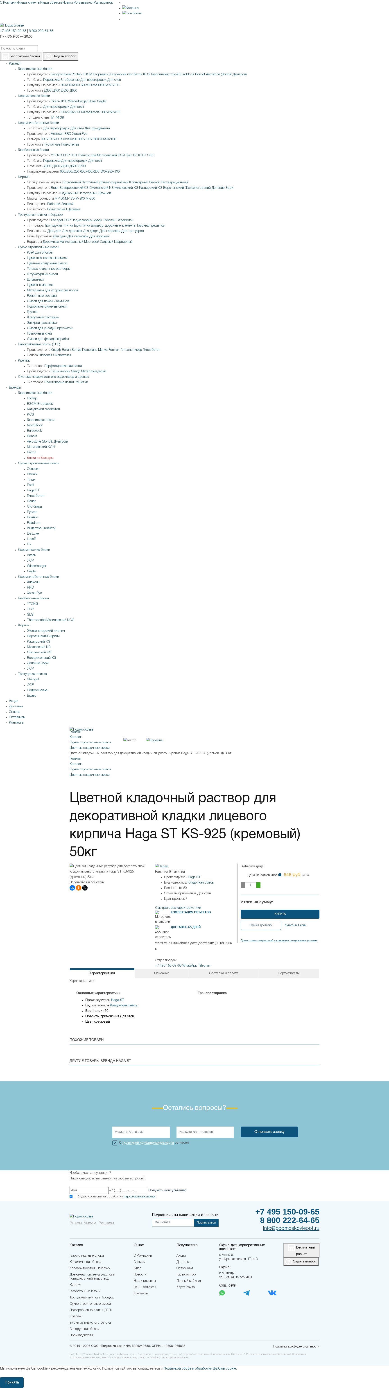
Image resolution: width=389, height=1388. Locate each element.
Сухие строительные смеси (38, 247)
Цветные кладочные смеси (47, 263)
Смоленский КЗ (101, 187)
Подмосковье (82, 220)
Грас (129, 155)
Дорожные (51, 241)
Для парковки (110, 231)
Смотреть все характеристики (178, 907)
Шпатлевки (35, 279)
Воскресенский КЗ (73, 187)
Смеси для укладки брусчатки (50, 328)
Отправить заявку (269, 1132)
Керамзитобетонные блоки (38, 123)
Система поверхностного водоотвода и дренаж (53, 376)
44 (57, 117)
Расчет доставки (261, 925)
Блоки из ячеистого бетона (90, 1322)
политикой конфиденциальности (148, 1142)
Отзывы (81, 2)
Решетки (81, 382)
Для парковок (78, 236)
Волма (76, 349)
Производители (81, 1335)
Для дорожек (72, 231)
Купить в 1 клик (295, 925)
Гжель (55, 101)
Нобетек (109, 220)
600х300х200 (90, 85)
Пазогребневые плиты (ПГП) (39, 344)
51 (53, 117)
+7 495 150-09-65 (13, 31)
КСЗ (146, 74)
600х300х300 (70, 85)
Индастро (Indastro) (41, 528)
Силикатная (62, 355)
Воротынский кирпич (43, 636)
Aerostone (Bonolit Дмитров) (226, 74)
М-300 (90, 198)
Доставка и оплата (223, 973)
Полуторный (88, 193)
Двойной (104, 193)
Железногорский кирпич (46, 630)
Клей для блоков (39, 252)
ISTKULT (139, 155)
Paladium (33, 522)
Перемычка (51, 79)
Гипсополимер (131, 349)
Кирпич (23, 177)
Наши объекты (51, 2)
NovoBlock (35, 425)
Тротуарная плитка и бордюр (40, 214)
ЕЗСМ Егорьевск (96, 74)
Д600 (73, 90)
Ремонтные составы (42, 295)
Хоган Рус (79, 133)
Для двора (91, 231)
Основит (33, 468)
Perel (30, 485)
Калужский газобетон (125, 74)
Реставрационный (174, 182)
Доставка (183, 1262)
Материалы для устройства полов (52, 290)
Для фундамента (97, 128)
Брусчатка (82, 225)
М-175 (70, 198)
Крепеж (24, 360)
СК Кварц (34, 506)
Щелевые (73, 209)
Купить (280, 914)
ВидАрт (32, 517)
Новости (69, 2)
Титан (31, 479)
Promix (32, 474)
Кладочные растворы (43, 317)
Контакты (141, 1293)
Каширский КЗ (150, 187)
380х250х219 (110, 112)
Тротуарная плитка (58, 225)
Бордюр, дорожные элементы (113, 225)
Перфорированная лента (63, 366)
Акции (181, 1255)
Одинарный (69, 193)
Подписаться (206, 1222)
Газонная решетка (150, 225)
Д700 (82, 166)
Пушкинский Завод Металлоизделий (78, 371)
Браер (97, 220)
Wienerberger (78, 101)
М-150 (59, 198)
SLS (73, 155)
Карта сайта (185, 1287)
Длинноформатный (113, 182)
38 (62, 117)
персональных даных (139, 1196)
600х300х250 (69, 171)
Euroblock (186, 74)
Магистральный (71, 241)
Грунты (32, 312)
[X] (85, 888)
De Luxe (33, 533)
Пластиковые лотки (59, 382)
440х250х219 (90, 112)
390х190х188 (87, 139)
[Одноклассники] (78, 888)
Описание (161, 973)
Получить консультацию (167, 1190)
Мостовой (91, 241)
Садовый (106, 241)
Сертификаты (289, 973)
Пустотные (52, 144)
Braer (92, 101)
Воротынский (173, 187)
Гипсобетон (151, 349)
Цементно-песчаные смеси (47, 258)
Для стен (114, 79)
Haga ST (33, 490)
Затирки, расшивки (42, 322)
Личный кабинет (188, 1280)
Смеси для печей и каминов (48, 301)
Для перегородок (93, 79)
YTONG (56, 155)
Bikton (31, 452)
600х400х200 (90, 171)
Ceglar (101, 101)
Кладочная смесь (201, 882)
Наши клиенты (29, 2)
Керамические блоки (34, 96)
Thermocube (87, 155)
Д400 (56, 90)
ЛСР (64, 101)
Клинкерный (138, 182)
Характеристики (102, 973)
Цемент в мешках (40, 285)
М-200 (80, 198)
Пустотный (90, 182)
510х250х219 (70, 112)
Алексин (57, 133)
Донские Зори (222, 187)
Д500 (65, 90)
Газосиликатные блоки (35, 69)
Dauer (31, 501)
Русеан (32, 512)
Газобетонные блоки (33, 150)
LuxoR (31, 539)
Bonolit (200, 74)
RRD (67, 133)
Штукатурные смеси (42, 274)
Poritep (77, 74)
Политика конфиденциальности (296, 1346)
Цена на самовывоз (278, 875)
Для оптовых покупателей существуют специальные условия (279, 940)
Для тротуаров (132, 231)
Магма (103, 349)
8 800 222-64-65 (41, 31)
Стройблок (124, 220)
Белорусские (61, 74)
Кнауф (56, 349)
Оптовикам (184, 1268)
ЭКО (150, 155)
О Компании (9, 2)
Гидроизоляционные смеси (47, 306)
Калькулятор (103, 2)
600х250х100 (110, 85)
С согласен (154, 1142)
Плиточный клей (39, 333)
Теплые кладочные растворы (48, 268)
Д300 (48, 90)
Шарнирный (123, 241)
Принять (12, 1382)
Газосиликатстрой (165, 74)
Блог (90, 2)
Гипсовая (45, 355)
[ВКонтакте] (72, 888)
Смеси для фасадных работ (48, 339)
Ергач (66, 349)
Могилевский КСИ (111, 155)
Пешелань (89, 349)
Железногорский (198, 187)
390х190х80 (68, 139)
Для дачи (54, 231)
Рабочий (53, 204)
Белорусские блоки (85, 1329)
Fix (29, 544)
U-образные (70, 79)
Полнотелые (70, 144)
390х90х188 (107, 139)
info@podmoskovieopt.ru (291, 1228)
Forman (114, 349)
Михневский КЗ (126, 187)
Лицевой (67, 204)
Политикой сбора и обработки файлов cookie (200, 1368)
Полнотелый (71, 182)
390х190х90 (50, 139)
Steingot (57, 220)
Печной (154, 182)
